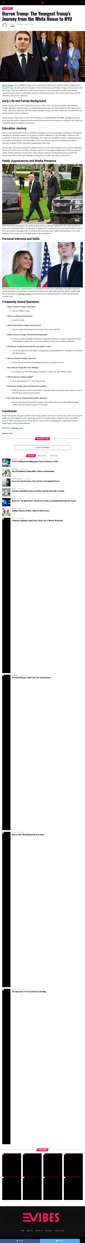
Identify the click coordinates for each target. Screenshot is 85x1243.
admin (12, 26)
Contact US (39, 1231)
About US (30, 1231)
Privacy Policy (59, 1231)
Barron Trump (7, 85)
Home (22, 1231)
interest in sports (25, 294)
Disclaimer (48, 1231)
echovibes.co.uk (17, 428)
